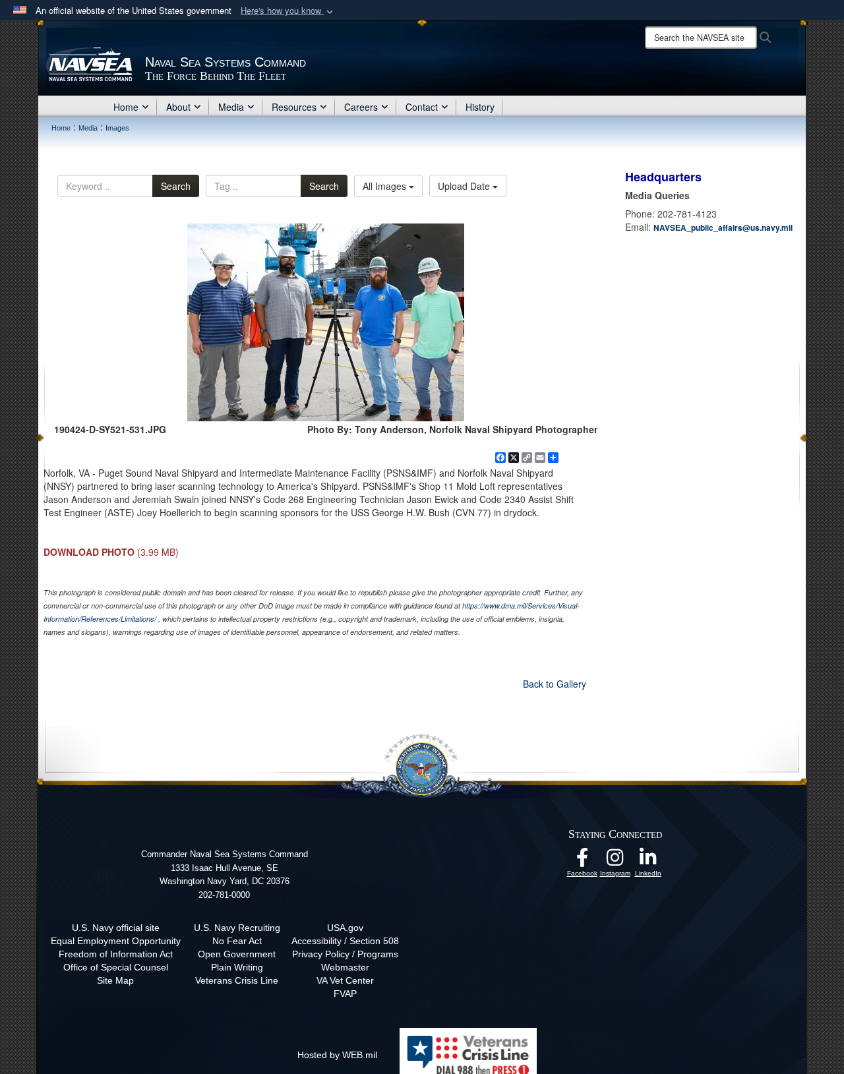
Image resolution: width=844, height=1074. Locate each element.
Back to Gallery (554, 683)
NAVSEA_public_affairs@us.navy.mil (723, 227)
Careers (361, 106)
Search (176, 186)
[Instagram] (615, 861)
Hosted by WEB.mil (337, 1055)
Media (231, 106)
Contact (422, 106)
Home (125, 106)
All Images (386, 186)
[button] (288, 11)
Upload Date (465, 186)
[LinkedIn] (648, 861)
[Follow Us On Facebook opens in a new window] (582, 861)
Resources (294, 106)
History (480, 106)
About (178, 106)
